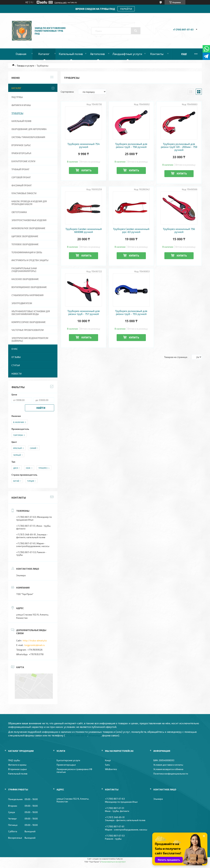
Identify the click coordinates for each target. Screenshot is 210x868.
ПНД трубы (17, 97)
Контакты (156, 54)
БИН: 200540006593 (163, 760)
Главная (21, 54)
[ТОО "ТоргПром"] (22, 39)
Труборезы (17, 113)
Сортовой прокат (21, 177)
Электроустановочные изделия (28, 220)
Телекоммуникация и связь (26, 252)
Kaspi (108, 760)
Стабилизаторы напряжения (27, 295)
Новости (16, 373)
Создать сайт (60, 2)
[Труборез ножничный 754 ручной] (83, 122)
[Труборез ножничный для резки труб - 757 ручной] (83, 290)
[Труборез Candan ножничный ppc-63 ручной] (131, 208)
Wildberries (111, 769)
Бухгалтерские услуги (23, 161)
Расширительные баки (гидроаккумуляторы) (24, 269)
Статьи (15, 365)
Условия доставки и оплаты (168, 764)
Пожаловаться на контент (113, 861)
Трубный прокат (20, 169)
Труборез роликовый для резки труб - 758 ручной (131, 145)
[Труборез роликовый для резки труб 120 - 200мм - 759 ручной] (179, 122)
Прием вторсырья (21, 153)
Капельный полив (71, 54)
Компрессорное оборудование (28, 322)
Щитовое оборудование (24, 236)
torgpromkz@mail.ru (34, 645)
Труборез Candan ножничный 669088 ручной (83, 230)
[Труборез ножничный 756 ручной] (179, 208)
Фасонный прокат (21, 185)
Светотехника (19, 212)
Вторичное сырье (21, 145)
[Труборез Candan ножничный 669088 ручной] (83, 208)
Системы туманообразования (28, 137)
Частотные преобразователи (27, 330)
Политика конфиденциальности (170, 773)
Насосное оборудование (25, 279)
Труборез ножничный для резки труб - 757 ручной (83, 312)
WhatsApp (95, 735)
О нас (14, 348)
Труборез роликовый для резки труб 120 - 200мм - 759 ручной (179, 146)
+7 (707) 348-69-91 (76, 735)
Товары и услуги (25, 65)
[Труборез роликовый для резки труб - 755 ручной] (131, 290)
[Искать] (135, 30)
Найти (40, 407)
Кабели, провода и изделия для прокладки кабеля (29, 202)
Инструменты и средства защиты (29, 260)
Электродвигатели (21, 303)
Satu (107, 764)
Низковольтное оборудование (28, 228)
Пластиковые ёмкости (23, 193)
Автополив (97, 54)
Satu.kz (119, 858)
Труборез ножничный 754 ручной (83, 145)
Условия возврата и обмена (168, 769)
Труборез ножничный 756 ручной (179, 230)
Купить (86, 170)
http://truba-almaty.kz (35, 640)
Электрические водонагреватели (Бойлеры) (29, 339)
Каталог (44, 54)
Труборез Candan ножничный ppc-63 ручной (131, 230)
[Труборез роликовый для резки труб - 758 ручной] (131, 122)
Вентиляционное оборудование (29, 287)
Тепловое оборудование (25, 244)
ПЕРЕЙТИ (126, 8)
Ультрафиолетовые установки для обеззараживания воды (30, 312)
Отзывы (16, 357)
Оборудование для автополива (29, 129)
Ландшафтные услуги (127, 54)
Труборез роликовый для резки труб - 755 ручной (131, 312)
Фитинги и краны (21, 105)
